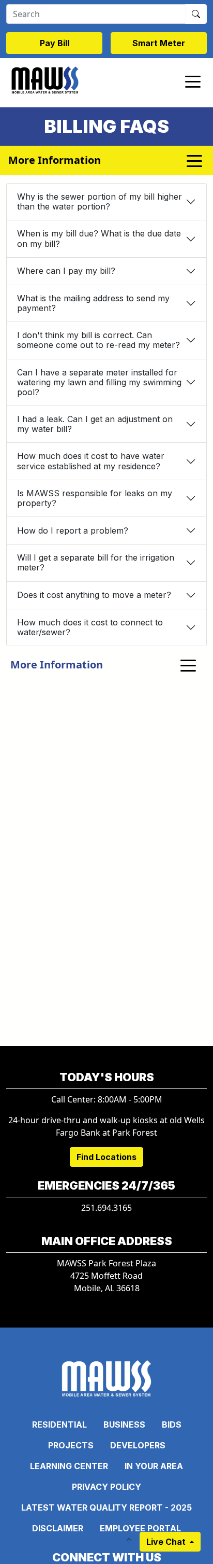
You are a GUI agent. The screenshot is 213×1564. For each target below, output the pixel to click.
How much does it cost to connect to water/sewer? (90, 627)
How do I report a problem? (72, 530)
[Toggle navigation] (193, 81)
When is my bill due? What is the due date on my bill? (99, 238)
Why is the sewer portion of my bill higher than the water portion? (99, 201)
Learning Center (69, 1466)
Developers (137, 1445)
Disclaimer (57, 1528)
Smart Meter (158, 43)
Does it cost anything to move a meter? (94, 595)
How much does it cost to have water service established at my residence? (90, 461)
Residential (59, 1424)
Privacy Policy (106, 1487)
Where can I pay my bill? (66, 271)
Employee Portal (140, 1528)
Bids (171, 1424)
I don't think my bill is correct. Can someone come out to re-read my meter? (98, 340)
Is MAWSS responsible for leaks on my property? (94, 498)
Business (124, 1424)
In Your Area (154, 1466)
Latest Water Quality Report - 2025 (106, 1507)
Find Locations (106, 1157)
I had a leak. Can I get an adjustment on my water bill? (95, 424)
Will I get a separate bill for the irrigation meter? (95, 562)
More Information (56, 665)
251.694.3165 (106, 1207)
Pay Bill (54, 43)
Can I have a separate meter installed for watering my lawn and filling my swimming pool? (99, 382)
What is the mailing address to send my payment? (93, 303)
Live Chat (167, 1542)
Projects (71, 1445)
